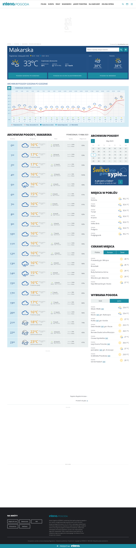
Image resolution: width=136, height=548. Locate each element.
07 (125, 148)
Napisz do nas (13, 521)
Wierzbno (100, 277)
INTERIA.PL (84, 541)
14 (125, 151)
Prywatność (71, 541)
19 (115, 155)
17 (104, 155)
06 (120, 148)
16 (98, 155)
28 (125, 158)
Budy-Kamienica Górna (99, 271)
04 (109, 148)
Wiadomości (66, 4)
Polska (43, 4)
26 (115, 158)
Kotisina (94, 199)
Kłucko (101, 314)
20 (120, 155)
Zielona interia (108, 4)
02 (98, 148)
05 (115, 148)
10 (104, 151)
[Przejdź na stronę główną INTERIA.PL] (9, 4)
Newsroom (24, 521)
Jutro (90, 56)
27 (120, 158)
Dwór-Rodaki (101, 326)
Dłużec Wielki (97, 308)
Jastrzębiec (102, 349)
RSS (37, 521)
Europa (51, 4)
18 (109, 155)
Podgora (94, 228)
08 (93, 151)
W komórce (12, 526)
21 (125, 155)
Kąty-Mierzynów (101, 283)
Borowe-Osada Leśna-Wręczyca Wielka (102, 332)
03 (104, 148)
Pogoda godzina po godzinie (27, 76)
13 (120, 151)
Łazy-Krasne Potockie (100, 343)
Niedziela (112, 56)
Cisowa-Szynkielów (99, 337)
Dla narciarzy (94, 4)
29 (93, 161)
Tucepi (93, 211)
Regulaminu (52, 541)
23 (98, 158)
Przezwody (100, 259)
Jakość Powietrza (80, 4)
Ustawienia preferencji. (62, 541)
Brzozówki (94, 265)
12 (115, 151)
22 (93, 158)
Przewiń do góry (81, 401)
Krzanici (94, 217)
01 (93, 148)
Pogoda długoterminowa (78, 396)
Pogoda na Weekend (108, 76)
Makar (93, 205)
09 (98, 151)
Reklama (24, 526)
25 (109, 158)
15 (93, 155)
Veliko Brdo (95, 223)
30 (98, 161)
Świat (58, 4)
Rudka (99, 320)
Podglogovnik (96, 234)
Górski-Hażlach (98, 361)
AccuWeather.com (123, 44)
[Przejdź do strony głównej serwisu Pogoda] (22, 4)
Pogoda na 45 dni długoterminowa (67, 76)
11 (109, 151)
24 (104, 158)
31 (104, 161)
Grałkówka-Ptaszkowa (100, 355)
